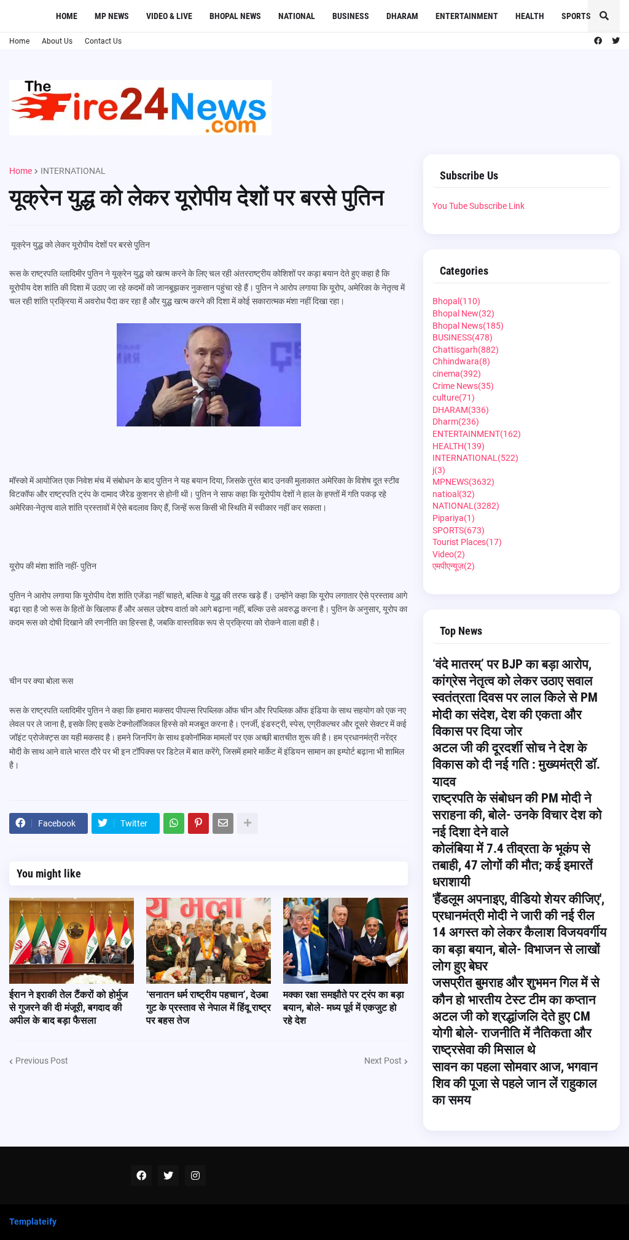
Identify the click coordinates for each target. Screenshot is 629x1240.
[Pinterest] (198, 823)
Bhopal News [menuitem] (235, 16)
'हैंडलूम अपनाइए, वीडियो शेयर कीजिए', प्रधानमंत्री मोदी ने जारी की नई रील (518, 907)
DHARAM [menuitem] (402, 16)
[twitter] (616, 41)
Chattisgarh (465, 350)
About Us (57, 41)
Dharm (455, 421)
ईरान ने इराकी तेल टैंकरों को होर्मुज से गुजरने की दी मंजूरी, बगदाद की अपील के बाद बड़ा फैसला (68, 1007)
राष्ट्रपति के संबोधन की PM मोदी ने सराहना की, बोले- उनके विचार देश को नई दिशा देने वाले (517, 815)
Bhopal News (468, 326)
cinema (456, 374)
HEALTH (458, 446)
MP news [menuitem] (112, 16)
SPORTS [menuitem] (576, 16)
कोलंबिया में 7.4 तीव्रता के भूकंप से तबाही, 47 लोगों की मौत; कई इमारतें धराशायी (512, 865)
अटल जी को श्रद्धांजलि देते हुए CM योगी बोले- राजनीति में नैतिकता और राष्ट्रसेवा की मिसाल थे (512, 1033)
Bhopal (456, 301)
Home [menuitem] (66, 16)
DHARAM (460, 410)
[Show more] (247, 823)
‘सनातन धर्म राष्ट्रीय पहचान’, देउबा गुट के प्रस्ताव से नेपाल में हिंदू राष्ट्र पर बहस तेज (208, 1007)
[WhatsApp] (173, 823)
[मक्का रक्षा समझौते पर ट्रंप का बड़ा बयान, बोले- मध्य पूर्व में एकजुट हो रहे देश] (345, 941)
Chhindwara (461, 361)
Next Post (383, 1060)
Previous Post (41, 1060)
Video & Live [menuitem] (169, 16)
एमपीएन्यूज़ (453, 566)
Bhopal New (463, 313)
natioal (453, 494)
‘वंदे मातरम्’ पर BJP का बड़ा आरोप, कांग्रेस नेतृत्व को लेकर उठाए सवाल (512, 672)
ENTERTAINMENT (476, 434)
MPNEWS (463, 482)
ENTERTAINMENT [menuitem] (467, 16)
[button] (604, 16)
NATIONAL (465, 506)
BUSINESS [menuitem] (350, 16)
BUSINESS (462, 337)
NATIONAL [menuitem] (296, 16)
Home (19, 41)
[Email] (223, 823)
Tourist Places (467, 542)
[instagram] (195, 1175)
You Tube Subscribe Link (478, 206)
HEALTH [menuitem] (529, 16)
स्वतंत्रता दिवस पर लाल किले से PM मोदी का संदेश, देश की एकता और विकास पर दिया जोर (515, 714)
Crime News (463, 386)
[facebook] (598, 41)
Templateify (33, 1221)
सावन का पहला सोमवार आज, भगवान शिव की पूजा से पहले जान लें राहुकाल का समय (515, 1083)
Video (448, 554)
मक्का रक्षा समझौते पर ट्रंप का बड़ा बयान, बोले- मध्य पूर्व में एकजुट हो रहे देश (343, 1007)
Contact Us (103, 41)
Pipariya (453, 518)
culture (453, 397)
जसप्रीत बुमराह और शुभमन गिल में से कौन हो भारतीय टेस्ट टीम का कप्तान (516, 991)
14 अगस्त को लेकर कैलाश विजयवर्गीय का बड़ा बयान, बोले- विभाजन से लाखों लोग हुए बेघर (519, 949)
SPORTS (458, 530)
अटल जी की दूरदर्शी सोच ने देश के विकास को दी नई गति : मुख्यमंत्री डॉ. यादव (516, 764)
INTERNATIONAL (73, 171)
